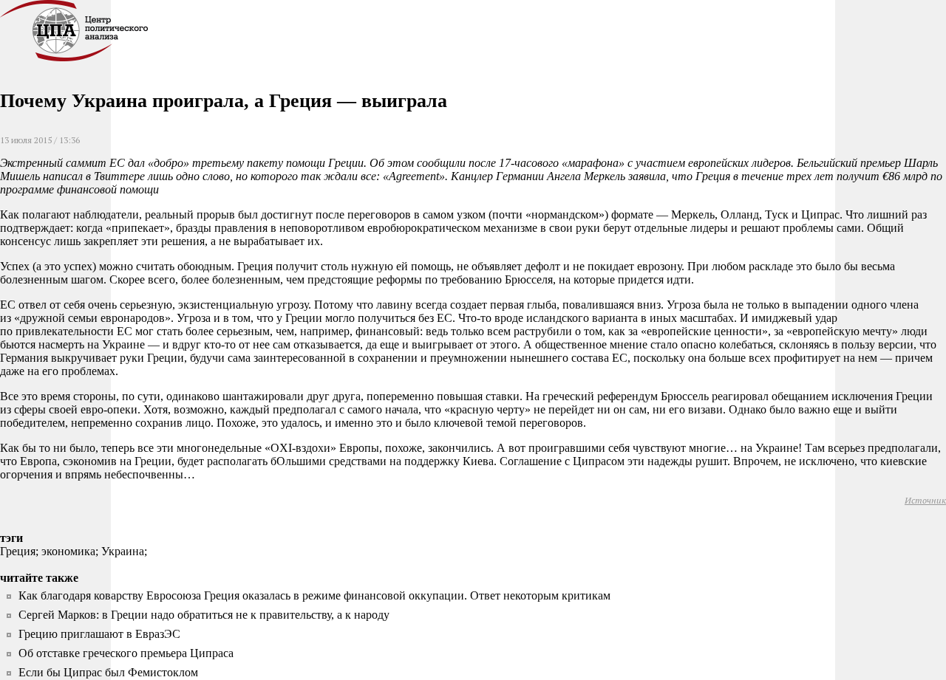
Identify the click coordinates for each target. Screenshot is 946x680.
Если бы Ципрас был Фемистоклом (108, 672)
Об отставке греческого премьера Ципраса (126, 653)
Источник (925, 500)
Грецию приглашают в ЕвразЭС (99, 634)
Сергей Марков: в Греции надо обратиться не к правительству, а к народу (203, 614)
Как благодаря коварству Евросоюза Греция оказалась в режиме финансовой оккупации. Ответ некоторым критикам (314, 595)
